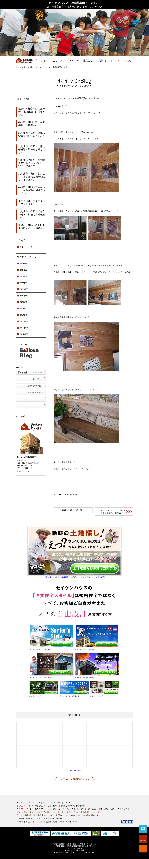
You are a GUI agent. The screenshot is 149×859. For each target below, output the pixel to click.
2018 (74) (23, 315)
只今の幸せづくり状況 (34, 386)
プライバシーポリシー (68, 822)
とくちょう (59, 60)
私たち (127, 60)
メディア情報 (42, 818)
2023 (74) (23, 283)
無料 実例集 (143, 840)
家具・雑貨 (103, 809)
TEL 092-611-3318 (74, 848)
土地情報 (101, 60)
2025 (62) (23, 270)
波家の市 (30, 406)
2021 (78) (23, 296)
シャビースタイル (53, 809)
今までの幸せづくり (35, 392)
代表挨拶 (37, 815)
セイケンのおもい (39, 803)
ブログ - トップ (26, 247)
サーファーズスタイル (35, 809)
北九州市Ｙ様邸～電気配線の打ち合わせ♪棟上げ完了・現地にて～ (31, 163)
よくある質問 (45, 822)
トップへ (143, 848)
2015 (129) (24, 334)
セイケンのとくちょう (36, 806)
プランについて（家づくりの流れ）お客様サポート (68, 806)
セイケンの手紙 (56, 818)
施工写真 (63, 494)
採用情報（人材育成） (25, 818)
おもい (44, 60)
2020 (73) (23, 302)
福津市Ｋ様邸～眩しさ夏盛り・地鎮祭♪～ (31, 124)
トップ (33, 60)
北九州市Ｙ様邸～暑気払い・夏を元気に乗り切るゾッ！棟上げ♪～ (31, 176)
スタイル (74, 60)
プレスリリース (98, 812)
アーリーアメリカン (89, 809)
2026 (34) (23, 263)
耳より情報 (126, 809)
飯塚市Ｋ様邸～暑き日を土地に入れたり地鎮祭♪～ (31, 228)
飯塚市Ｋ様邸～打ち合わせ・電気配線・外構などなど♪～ (31, 111)
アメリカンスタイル (70, 809)
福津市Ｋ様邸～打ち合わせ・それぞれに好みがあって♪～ (32, 190)
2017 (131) (24, 321)
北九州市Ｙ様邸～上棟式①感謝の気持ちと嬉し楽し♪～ (31, 149)
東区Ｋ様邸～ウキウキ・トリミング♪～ (31, 202)
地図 (55, 822)
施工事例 (74, 715)
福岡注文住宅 (74, 494)
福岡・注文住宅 (55, 803)
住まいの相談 (143, 831)
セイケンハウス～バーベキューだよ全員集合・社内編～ (111, 511)
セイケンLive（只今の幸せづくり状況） (45, 812)
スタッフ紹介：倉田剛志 (53, 815)
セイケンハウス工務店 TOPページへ (74, 779)
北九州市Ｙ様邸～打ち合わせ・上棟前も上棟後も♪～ (31, 214)
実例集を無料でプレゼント (27, 822)
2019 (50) (23, 308)
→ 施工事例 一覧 (74, 771)
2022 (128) (24, 289)
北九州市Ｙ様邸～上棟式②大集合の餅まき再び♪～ (31, 135)
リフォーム (67, 803)
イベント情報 (37, 372)
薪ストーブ (114, 809)
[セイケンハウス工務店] (24, 60)
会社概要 (28, 815)
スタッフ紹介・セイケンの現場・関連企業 (81, 815)
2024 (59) (23, 276)
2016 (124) (24, 328)
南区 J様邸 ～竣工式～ (73, 510)
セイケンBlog (29, 67)
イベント (115, 60)
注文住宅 (87, 60)
